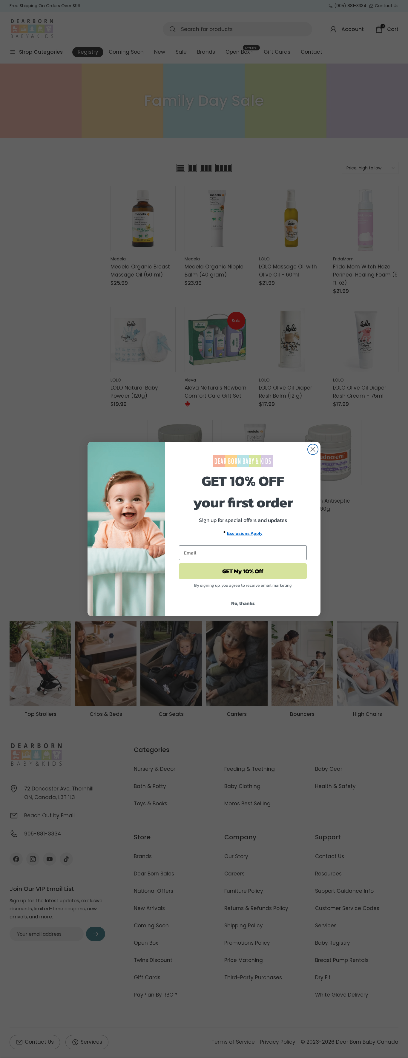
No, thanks (243, 603)
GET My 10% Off (242, 571)
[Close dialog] (313, 449)
